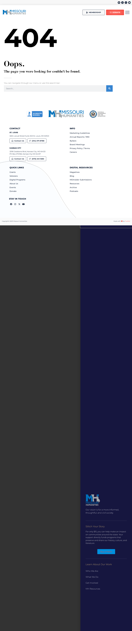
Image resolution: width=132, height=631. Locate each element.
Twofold (127, 221)
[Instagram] (122, 2)
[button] (106, 226)
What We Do (92, 577)
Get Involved (92, 583)
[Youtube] (129, 2)
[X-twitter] (126, 2)
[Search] (109, 88)
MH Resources (93, 589)
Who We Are (92, 571)
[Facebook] (119, 2)
